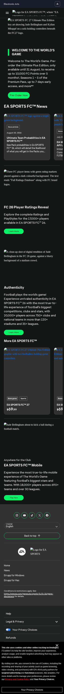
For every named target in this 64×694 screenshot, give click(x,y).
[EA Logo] (21, 551)
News (7, 570)
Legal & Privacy (15, 621)
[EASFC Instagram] (17, 515)
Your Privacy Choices (32, 689)
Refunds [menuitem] (11, 637)
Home (7, 565)
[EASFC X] (39, 515)
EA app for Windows (14, 575)
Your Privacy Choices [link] (24, 630)
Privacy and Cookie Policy (17, 679)
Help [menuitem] (8, 613)
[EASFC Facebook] (47, 515)
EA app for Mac (11, 580)
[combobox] (32, 525)
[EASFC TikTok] (32, 515)
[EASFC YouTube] (24, 515)
